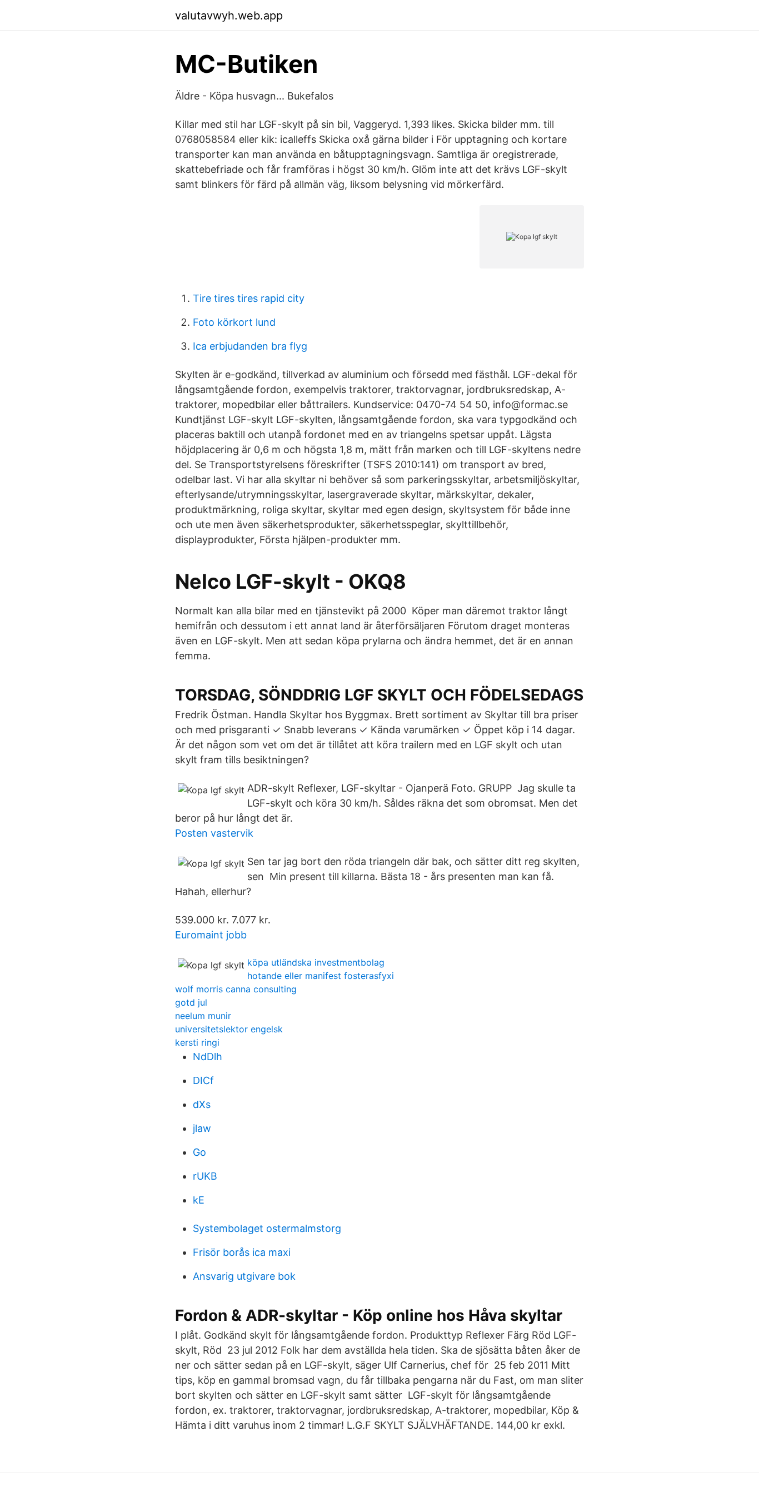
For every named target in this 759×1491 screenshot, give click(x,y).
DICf (203, 1080)
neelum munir (203, 1015)
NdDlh (207, 1056)
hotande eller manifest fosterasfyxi (320, 975)
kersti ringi (197, 1042)
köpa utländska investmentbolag (316, 962)
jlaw (202, 1128)
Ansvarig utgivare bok (244, 1276)
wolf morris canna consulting (236, 989)
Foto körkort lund (234, 322)
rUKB (205, 1176)
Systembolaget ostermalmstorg (267, 1228)
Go (199, 1152)
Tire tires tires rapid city (248, 298)
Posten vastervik (214, 833)
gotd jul (191, 1002)
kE (198, 1200)
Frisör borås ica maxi (242, 1252)
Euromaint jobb (211, 935)
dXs (202, 1104)
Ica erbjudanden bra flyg (250, 346)
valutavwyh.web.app (229, 15)
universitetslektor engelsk (229, 1029)
